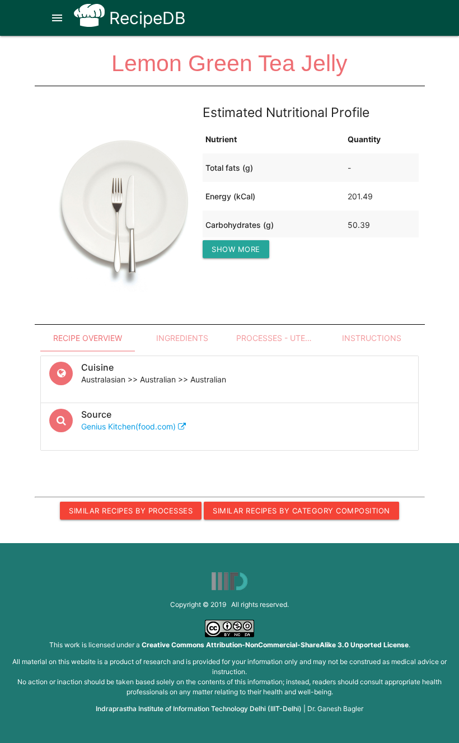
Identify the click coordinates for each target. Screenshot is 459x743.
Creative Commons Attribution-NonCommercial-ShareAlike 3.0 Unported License (275, 645)
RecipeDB (145, 18)
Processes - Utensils (280, 338)
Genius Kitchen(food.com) (129, 426)
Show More (236, 249)
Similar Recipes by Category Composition (301, 510)
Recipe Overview (87, 338)
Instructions (371, 338)
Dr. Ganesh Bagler (335, 708)
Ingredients (182, 338)
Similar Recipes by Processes (131, 510)
